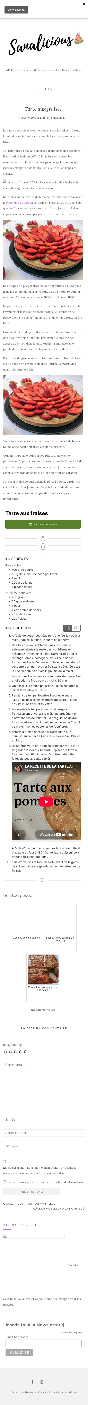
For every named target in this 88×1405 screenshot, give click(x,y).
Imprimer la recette (45, 524)
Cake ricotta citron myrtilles (30, 1203)
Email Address (17, 1337)
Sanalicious (58, 117)
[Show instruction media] (67, 628)
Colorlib (42, 1392)
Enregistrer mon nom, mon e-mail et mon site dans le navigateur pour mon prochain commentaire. (39, 1170)
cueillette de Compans (21, 202)
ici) (31, 369)
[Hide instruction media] (76, 628)
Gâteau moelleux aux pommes (58, 1208)
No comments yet (43, 1010)
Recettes (44, 89)
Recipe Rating (12, 1045)
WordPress (70, 1392)
